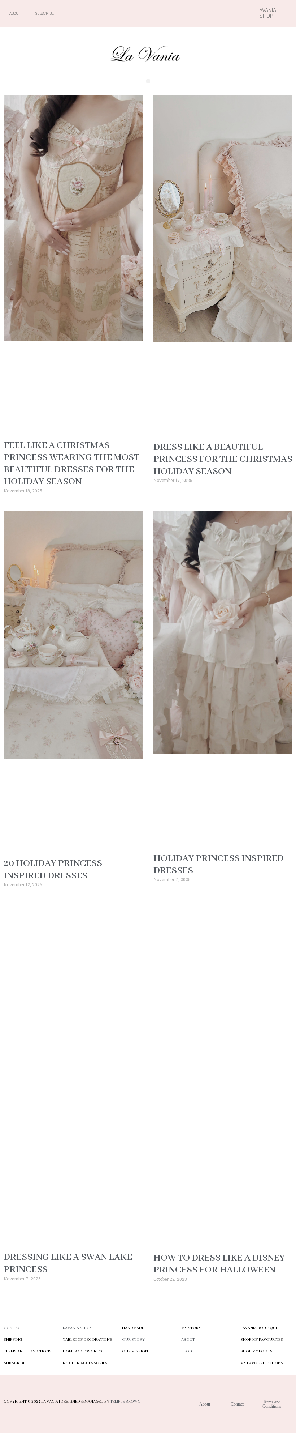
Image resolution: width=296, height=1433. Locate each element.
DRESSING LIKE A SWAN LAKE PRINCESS (68, 1263)
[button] (148, 81)
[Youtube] (189, 13)
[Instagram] (177, 13)
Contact (13, 1328)
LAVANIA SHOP (77, 1328)
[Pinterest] (202, 13)
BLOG (186, 1351)
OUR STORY (133, 1339)
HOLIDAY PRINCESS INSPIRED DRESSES (218, 864)
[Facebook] (164, 13)
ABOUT (188, 1339)
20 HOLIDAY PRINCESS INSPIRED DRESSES (53, 869)
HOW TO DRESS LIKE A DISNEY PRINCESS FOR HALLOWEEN (219, 1264)
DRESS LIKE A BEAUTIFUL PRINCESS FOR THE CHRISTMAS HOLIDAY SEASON (222, 459)
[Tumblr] (215, 13)
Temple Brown (125, 1401)
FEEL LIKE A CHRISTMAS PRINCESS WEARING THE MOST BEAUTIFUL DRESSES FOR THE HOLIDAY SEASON (71, 463)
